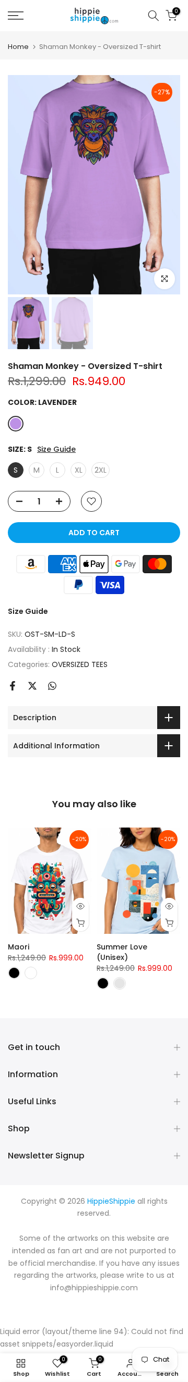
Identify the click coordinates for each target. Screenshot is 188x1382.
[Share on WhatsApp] (52, 685)
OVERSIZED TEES (80, 664)
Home (18, 46)
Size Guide (56, 449)
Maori (18, 947)
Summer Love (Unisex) (122, 952)
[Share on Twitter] (32, 685)
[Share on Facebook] (12, 685)
